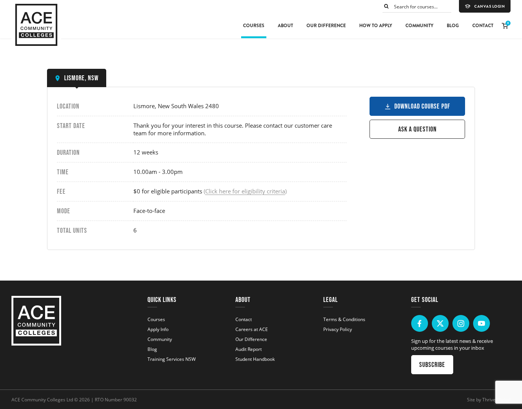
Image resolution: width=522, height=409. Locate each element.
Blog (453, 25)
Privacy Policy (337, 329)
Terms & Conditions (344, 319)
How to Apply (375, 25)
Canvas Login (489, 6)
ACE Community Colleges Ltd (42, 399)
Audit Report (248, 349)
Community (419, 25)
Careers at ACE (251, 329)
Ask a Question (417, 129)
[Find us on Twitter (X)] (440, 323)
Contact (482, 25)
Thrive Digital (496, 399)
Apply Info (158, 329)
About (285, 25)
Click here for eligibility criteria (245, 191)
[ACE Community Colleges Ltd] (36, 25)
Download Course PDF (422, 106)
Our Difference (326, 25)
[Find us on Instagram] (460, 323)
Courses (253, 25)
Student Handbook (255, 359)
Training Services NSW (172, 359)
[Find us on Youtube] (481, 323)
